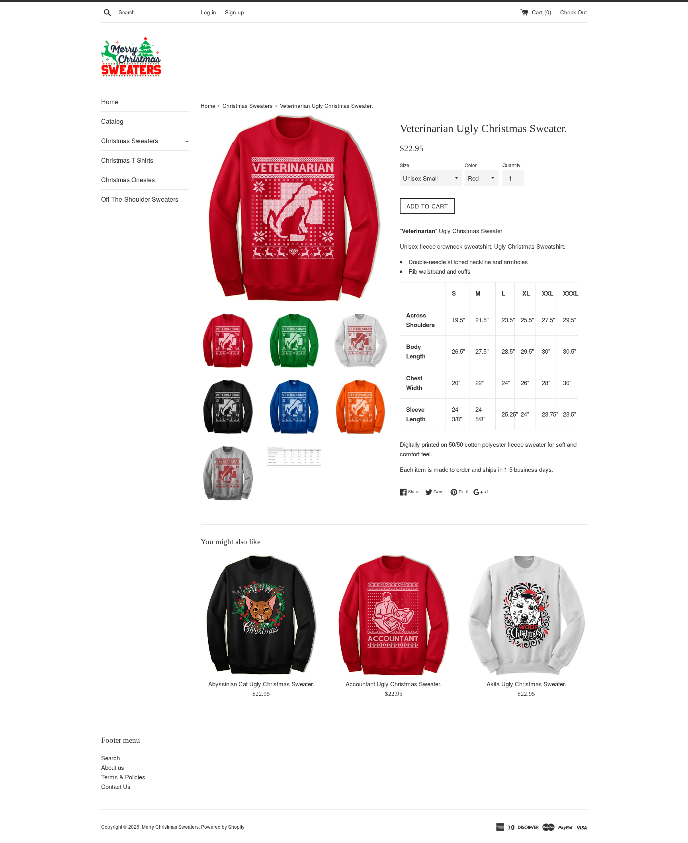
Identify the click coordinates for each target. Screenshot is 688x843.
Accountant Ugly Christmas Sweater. (394, 684)
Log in (208, 12)
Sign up (234, 12)
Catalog (112, 121)
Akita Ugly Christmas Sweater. (526, 684)
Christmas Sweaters (145, 140)
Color (471, 165)
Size (404, 165)
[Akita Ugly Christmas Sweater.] (526, 615)
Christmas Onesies (128, 179)
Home (109, 101)
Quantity (511, 165)
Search (110, 757)
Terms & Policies (123, 777)
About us (112, 767)
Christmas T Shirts (127, 160)
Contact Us (116, 786)
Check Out (573, 12)
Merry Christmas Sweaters (170, 826)
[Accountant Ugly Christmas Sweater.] (393, 615)
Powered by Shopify (222, 826)
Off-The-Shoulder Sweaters (139, 199)
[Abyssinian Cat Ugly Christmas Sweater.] (261, 615)
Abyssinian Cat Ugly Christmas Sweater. (261, 684)
